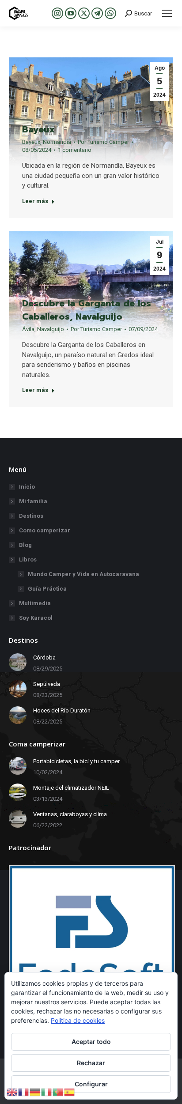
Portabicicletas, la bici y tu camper (76, 761)
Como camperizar (44, 530)
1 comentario (74, 150)
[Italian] (47, 1091)
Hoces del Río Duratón (62, 710)
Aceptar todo (91, 1041)
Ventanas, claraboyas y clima (70, 814)
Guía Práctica (47, 588)
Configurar (91, 1084)
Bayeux (38, 129)
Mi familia (33, 501)
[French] (24, 1091)
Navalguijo (50, 329)
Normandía (57, 142)
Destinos (31, 515)
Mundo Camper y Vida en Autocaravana (83, 574)
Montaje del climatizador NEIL (71, 787)
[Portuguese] (58, 1091)
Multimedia (35, 603)
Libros (28, 559)
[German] (35, 1091)
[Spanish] (70, 1091)
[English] (12, 1091)
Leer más (35, 201)
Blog (25, 545)
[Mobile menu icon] (167, 13)
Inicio (27, 486)
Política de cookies (78, 1020)
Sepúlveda (46, 684)
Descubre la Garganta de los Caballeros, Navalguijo (86, 310)
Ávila (28, 329)
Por (103, 142)
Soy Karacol (36, 617)
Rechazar (91, 1062)
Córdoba (44, 657)
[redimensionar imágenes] (18, 662)
